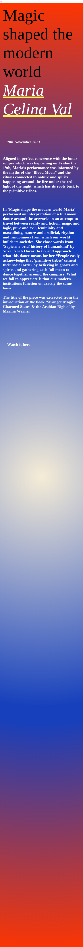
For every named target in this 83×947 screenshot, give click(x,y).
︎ (1, 1)
